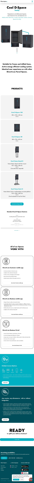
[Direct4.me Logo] (4, 1)
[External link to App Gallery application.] (25, 473)
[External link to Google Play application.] (25, 466)
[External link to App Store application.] (25, 469)
